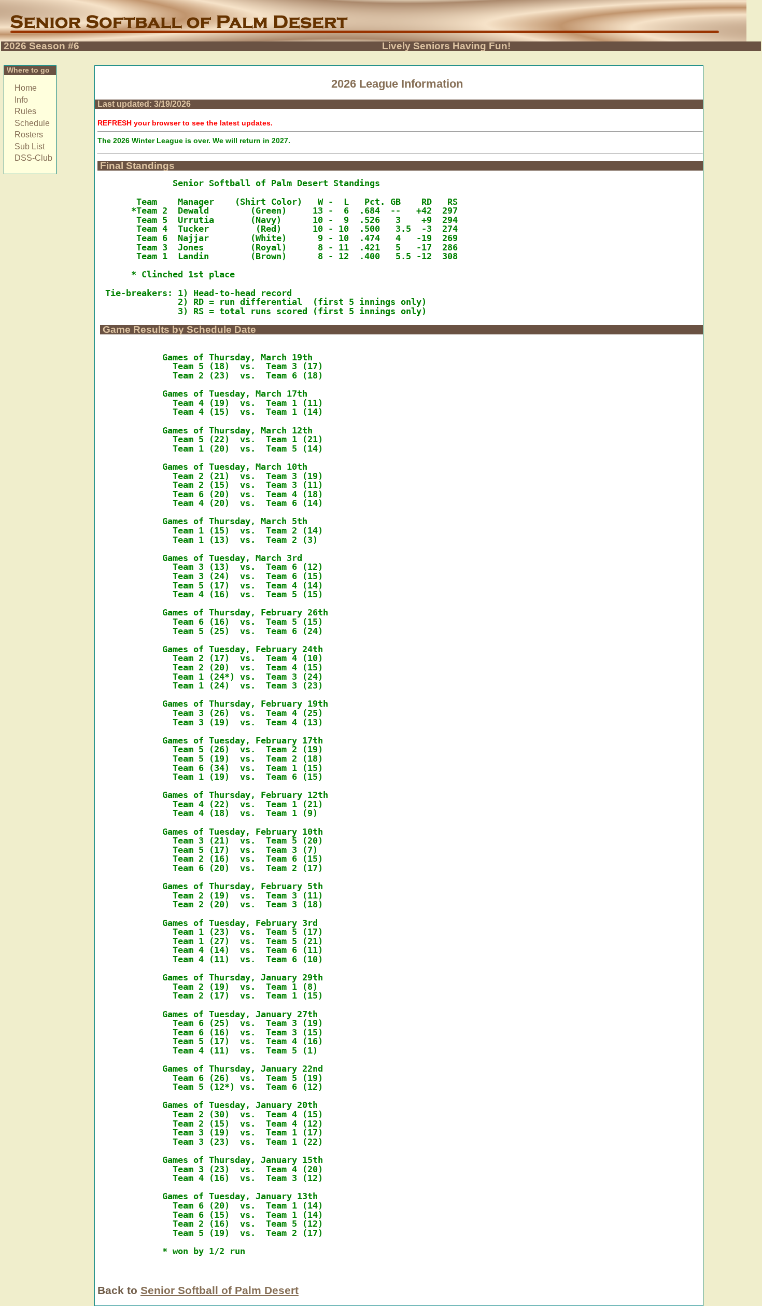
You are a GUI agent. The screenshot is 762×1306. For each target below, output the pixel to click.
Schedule (32, 123)
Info (21, 99)
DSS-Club (33, 157)
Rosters (29, 134)
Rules (25, 111)
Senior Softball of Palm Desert (219, 1290)
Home (26, 87)
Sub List (30, 146)
